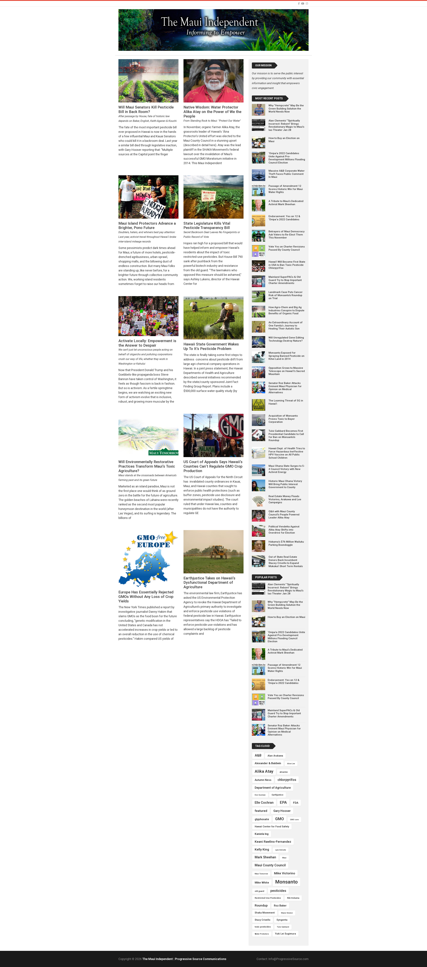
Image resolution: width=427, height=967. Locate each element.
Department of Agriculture (273, 787)
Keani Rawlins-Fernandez (273, 842)
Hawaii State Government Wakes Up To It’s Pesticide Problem (211, 346)
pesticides (278, 891)
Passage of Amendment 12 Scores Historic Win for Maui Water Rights (286, 189)
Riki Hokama (293, 898)
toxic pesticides (263, 927)
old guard (259, 891)
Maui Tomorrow (261, 874)
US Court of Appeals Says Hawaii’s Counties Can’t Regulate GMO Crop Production (213, 466)
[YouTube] (303, 3)
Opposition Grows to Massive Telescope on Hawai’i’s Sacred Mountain (287, 371)
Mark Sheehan (265, 857)
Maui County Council (270, 865)
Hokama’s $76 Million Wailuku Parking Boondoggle (286, 543)
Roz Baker (280, 905)
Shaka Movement (265, 912)
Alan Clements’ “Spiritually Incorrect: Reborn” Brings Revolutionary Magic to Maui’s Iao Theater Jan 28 (286, 125)
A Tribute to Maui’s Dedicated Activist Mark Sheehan (286, 203)
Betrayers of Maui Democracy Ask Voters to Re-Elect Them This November (287, 234)
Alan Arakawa (275, 755)
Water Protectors (262, 934)
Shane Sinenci (287, 913)
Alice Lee (291, 764)
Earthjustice (277, 795)
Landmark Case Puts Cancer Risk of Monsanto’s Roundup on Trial (286, 295)
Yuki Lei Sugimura (285, 933)
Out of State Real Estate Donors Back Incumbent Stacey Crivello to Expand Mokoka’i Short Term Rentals (286, 561)
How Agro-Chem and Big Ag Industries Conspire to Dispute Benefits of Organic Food (286, 310)
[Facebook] (299, 3)
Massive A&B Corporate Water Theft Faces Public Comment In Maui (287, 173)
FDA (295, 802)
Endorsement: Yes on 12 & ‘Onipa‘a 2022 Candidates (284, 218)
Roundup (261, 905)
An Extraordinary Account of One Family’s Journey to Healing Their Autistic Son (286, 325)
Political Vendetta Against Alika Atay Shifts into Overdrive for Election (284, 529)
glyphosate (262, 819)
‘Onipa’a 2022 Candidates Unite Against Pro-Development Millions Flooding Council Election (287, 158)
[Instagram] (307, 3)
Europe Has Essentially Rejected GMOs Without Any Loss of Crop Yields (145, 596)
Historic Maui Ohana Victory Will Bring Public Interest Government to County (285, 484)
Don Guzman (260, 795)
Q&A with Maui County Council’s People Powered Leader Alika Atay (284, 514)
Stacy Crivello (262, 920)
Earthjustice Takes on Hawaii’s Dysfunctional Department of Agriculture (209, 582)
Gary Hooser (282, 811)
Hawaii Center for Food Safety (272, 826)
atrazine (284, 772)
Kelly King (262, 849)
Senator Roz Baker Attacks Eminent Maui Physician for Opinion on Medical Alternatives (285, 388)
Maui (284, 858)
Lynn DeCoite (280, 850)
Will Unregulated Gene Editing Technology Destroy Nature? (286, 339)
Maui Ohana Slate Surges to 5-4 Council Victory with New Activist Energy (287, 469)
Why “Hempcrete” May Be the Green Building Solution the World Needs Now (286, 108)
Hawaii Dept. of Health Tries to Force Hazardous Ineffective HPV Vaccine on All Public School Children (287, 453)
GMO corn (294, 820)
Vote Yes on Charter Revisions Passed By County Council (287, 248)
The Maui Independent (157, 959)
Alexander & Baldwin (268, 763)
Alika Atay (264, 771)
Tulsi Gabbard (283, 927)
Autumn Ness (263, 780)
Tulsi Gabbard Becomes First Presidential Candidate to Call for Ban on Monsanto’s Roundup (286, 435)
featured (261, 811)
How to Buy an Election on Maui (286, 617)
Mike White (262, 882)
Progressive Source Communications (200, 959)
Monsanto (286, 882)
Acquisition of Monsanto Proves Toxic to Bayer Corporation (283, 418)
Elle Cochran (264, 803)
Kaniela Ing (262, 834)
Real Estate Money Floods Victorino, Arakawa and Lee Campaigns (285, 499)
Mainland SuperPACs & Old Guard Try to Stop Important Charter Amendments (285, 280)
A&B (258, 755)
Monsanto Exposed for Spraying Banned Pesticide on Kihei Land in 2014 (286, 355)
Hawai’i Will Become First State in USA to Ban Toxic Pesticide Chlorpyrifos (287, 264)
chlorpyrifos (287, 780)
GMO (279, 819)
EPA (283, 802)
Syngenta (282, 920)
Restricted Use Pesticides (268, 898)
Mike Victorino (284, 873)
